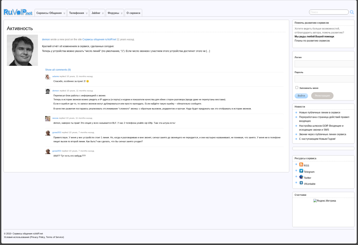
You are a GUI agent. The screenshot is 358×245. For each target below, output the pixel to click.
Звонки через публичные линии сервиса (322, 134)
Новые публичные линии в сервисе (319, 112)
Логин (298, 57)
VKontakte (309, 184)
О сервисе (133, 13)
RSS (306, 165)
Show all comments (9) (58, 69)
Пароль (299, 72)
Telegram (308, 171)
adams (55, 76)
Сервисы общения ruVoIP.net (99, 39)
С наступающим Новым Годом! (317, 138)
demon (46, 39)
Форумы (113, 13)
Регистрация (322, 95)
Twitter (307, 177)
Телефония (76, 13)
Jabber (96, 13)
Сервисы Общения (49, 13)
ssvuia (55, 118)
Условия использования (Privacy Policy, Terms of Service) (34, 237)
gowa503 (56, 132)
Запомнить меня (308, 88)
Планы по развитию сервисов (312, 40)
